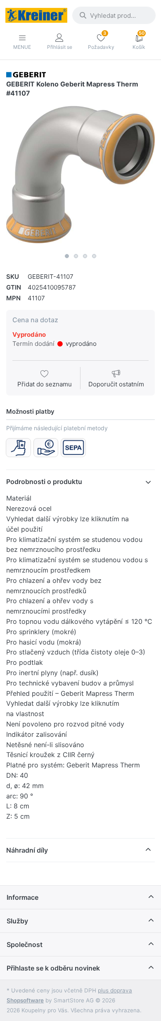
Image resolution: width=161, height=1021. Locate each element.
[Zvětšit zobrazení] (80, 174)
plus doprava (115, 990)
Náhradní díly (27, 850)
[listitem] (80, 174)
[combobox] (114, 15)
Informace (22, 897)
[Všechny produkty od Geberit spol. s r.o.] (26, 74)
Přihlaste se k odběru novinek (53, 968)
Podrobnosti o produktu (44, 481)
